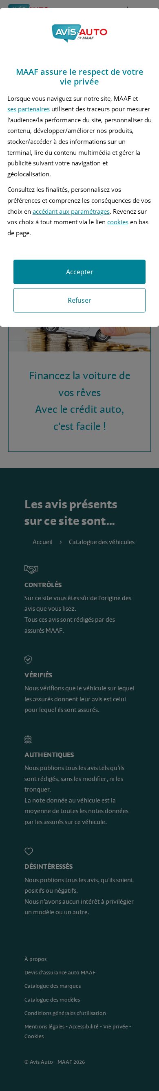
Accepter (79, 271)
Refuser (79, 300)
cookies (117, 222)
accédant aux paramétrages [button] (71, 211)
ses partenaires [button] (28, 109)
